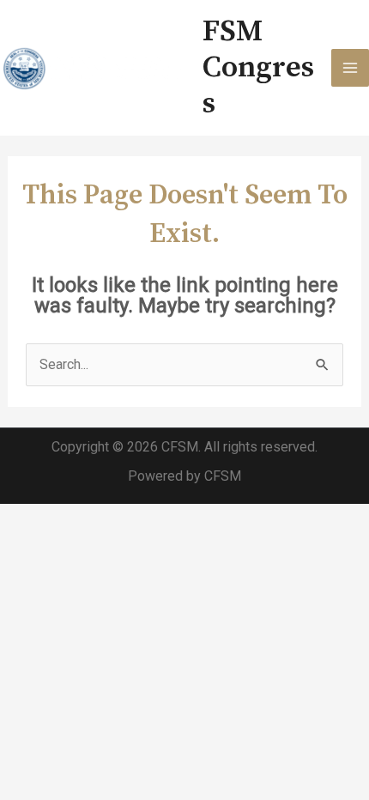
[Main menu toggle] (350, 68)
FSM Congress (258, 68)
